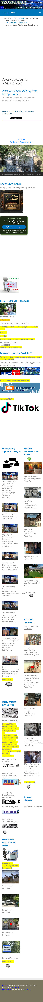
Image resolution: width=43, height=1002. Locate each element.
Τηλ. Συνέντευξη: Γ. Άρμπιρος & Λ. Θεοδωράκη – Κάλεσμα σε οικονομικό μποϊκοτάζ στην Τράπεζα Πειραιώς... (10, 489)
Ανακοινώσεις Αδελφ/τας (16, 23)
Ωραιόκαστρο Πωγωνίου (7, 887)
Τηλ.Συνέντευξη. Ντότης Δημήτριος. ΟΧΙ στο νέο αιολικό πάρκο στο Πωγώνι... (10, 566)
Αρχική (21, 18)
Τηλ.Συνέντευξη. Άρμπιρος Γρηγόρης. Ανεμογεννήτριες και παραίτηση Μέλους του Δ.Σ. (10, 617)
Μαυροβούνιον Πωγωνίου (8, 933)
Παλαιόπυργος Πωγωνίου (8, 911)
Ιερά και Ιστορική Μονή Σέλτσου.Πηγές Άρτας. (32, 583)
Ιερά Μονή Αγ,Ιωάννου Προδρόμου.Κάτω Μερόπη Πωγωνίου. (31, 504)
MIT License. (16, 987)
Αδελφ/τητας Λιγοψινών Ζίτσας (9, 774)
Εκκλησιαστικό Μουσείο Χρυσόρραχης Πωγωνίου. (30, 711)
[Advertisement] (21, 50)
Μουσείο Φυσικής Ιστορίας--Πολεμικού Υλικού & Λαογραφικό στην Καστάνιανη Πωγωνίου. (32, 681)
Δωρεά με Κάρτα (14, 227)
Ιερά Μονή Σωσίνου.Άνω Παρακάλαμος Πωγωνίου (30, 532)
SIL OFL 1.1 (28, 990)
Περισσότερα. (29, 592)
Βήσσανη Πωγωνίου (10, 806)
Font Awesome (7, 990)
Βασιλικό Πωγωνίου (10, 958)
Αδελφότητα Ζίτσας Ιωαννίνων (10, 760)
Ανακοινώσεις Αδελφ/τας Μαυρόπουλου (19, 92)
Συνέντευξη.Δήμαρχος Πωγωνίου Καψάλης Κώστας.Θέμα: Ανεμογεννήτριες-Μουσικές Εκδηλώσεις (11, 644)
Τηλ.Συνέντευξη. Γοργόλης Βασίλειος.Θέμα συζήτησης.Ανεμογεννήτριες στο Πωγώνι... (13, 591)
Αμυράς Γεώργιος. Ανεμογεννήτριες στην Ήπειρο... (9, 516)
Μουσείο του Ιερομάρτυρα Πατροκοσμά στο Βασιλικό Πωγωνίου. (32, 651)
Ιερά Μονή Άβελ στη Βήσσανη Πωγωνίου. (32, 557)
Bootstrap (5, 985)
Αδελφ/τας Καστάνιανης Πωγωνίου (8, 794)
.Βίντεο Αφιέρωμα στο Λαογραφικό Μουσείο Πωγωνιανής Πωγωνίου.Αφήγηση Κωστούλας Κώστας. (32, 769)
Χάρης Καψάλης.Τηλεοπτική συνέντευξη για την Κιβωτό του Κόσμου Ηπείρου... (11, 671)
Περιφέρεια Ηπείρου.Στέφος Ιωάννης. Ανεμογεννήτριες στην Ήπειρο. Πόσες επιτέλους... (10, 540)
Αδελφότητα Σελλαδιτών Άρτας (10, 820)
